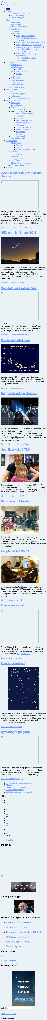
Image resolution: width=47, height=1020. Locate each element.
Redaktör (9, 840)
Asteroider (20, 116)
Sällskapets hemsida (19, 165)
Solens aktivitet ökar (15, 340)
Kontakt (9, 167)
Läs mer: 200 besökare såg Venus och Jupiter (19, 227)
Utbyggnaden (16, 158)
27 (7, 811)
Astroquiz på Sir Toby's (18, 941)
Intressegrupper (12, 89)
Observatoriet (11, 141)
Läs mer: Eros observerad (11, 658)
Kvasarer (19, 134)
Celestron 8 (15, 76)
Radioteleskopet (17, 80)
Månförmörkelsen (13, 785)
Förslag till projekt (18, 107)
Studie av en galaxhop (25, 129)
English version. (23, 654)
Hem (8, 9)
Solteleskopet (16, 78)
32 (7, 823)
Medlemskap (16, 143)
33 (7, 825)
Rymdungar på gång (15, 732)
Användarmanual (18, 136)
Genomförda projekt (19, 109)
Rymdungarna (16, 24)
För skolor (10, 20)
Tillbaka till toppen (8, 1014)
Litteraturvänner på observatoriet (19, 792)
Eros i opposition (13, 663)
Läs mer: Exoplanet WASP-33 (13, 600)
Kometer (19, 118)
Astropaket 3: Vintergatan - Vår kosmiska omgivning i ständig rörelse (30, 46)
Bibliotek (14, 152)
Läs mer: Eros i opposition (11, 727)
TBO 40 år (15, 161)
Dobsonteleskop (17, 87)
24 (7, 805)
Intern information (18, 138)
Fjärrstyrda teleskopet (19, 71)
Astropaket (15, 33)
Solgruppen (15, 96)
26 (7, 809)
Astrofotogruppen (18, 94)
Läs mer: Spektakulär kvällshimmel (15, 335)
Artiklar (19, 69)
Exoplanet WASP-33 (15, 551)
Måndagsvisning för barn (16, 787)
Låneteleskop (16, 65)
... (7, 807)
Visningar (10, 11)
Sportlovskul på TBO (15, 449)
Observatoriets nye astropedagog (19, 783)
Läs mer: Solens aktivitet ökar (12, 388)
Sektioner (15, 91)
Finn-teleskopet (17, 67)
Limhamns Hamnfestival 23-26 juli (25, 932)
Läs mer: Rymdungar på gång (12, 779)
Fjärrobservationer (13, 100)
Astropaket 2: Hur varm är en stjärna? (31, 42)
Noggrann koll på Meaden (19, 393)
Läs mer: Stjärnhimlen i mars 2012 (14, 283)
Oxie (3, 956)
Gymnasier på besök (15, 501)
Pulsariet (14, 156)
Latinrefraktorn (17, 85)
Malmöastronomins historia (21, 163)
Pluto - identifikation (24, 120)
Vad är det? (15, 103)
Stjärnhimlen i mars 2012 (18, 232)
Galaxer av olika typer (25, 127)
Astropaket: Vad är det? (25, 36)
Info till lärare (16, 105)
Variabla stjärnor (22, 123)
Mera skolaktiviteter (19, 27)
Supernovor (20, 132)
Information (15, 22)
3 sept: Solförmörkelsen (19, 922)
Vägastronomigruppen (20, 98)
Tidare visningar (17, 18)
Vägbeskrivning (17, 16)
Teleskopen (10, 62)
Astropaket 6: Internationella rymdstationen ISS (27, 59)
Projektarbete (16, 29)
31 (7, 820)
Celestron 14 (16, 82)
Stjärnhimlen (16, 31)
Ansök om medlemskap (25, 149)
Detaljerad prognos (8, 960)
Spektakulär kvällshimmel (19, 288)
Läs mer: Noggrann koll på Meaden (15, 444)
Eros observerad (12, 605)
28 (7, 814)
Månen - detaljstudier (24, 114)
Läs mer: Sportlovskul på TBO (13, 496)
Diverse (19, 154)
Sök (2, 1008)
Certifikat (19, 147)
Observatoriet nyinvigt (15, 790)
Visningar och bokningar (21, 13)
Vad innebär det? (22, 145)
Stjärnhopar (20, 125)
